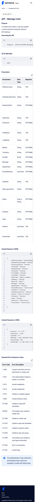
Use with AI (8, 14)
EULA (3, 493)
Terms (3, 495)
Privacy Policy (5, 497)
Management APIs (14, 8)
